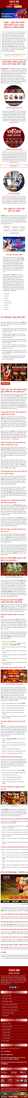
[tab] (6, 227)
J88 (8, 70)
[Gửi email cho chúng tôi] (18, 987)
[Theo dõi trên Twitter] (15, 987)
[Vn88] (14, 2)
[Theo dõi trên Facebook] (10, 987)
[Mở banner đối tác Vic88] (14, 1093)
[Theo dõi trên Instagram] (12, 987)
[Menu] (26, 2)
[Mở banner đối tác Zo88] (14, 1096)
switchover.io (4, 976)
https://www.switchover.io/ (15, 56)
